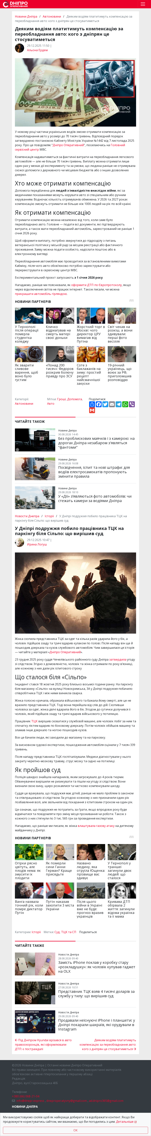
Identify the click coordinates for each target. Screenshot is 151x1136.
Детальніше (125, 1122)
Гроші (61, 399)
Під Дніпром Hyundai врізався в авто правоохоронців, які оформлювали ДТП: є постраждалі (43, 1044)
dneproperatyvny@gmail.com (66, 1101)
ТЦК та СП (68, 932)
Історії (49, 516)
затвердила (118, 659)
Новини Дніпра (26, 16)
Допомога (74, 399)
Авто (50, 404)
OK (75, 1130)
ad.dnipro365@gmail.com (106, 1101)
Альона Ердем (37, 50)
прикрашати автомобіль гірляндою (41, 294)
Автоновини (52, 16)
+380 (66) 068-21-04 (25, 1096)
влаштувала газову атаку (96, 826)
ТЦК (34, 721)
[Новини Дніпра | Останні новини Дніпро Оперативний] (15, 4)
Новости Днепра (27, 516)
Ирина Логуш (37, 544)
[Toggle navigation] (143, 4)
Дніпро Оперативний (68, 145)
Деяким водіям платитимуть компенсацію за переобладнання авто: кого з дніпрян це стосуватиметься (108, 1044)
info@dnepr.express (30, 1101)
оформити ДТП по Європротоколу (96, 285)
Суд (57, 932)
